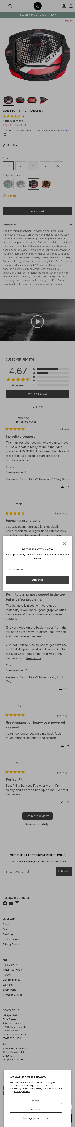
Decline (35, 1109)
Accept (35, 1100)
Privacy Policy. (22, 1091)
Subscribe (37, 579)
